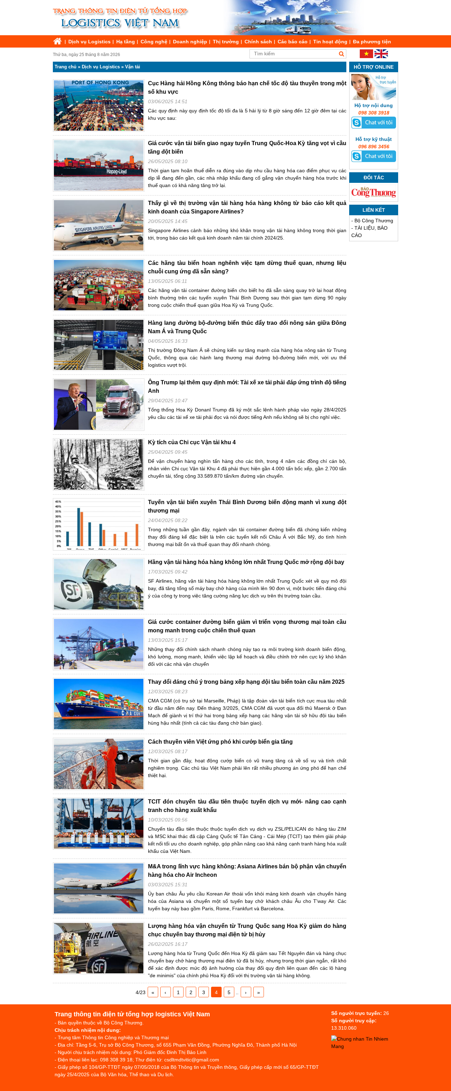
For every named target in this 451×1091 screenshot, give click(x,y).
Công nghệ (154, 41)
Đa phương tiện (372, 41)
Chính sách (258, 41)
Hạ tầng (125, 41)
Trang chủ (65, 66)
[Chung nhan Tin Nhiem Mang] (366, 1046)
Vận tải (132, 66)
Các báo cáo (293, 41)
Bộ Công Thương (373, 220)
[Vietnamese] (366, 56)
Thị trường (226, 41)
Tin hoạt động (330, 41)
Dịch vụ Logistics (89, 41)
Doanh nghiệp (190, 41)
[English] (381, 56)
